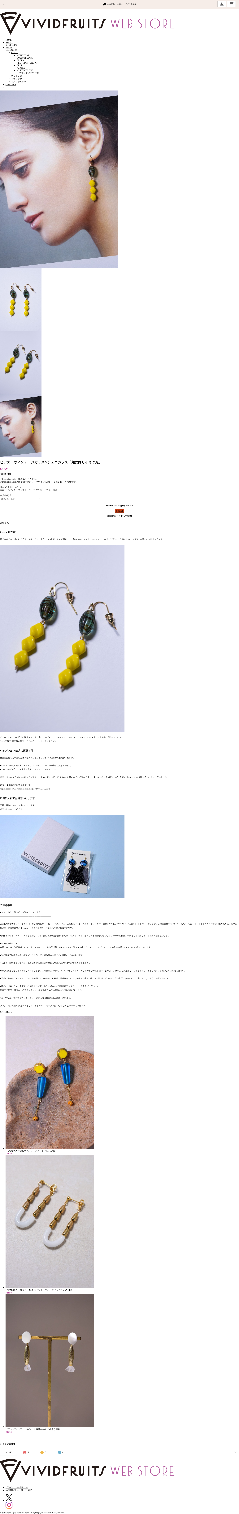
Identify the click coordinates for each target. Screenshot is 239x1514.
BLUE (20, 65)
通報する (4, 523)
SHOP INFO (11, 45)
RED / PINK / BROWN (27, 63)
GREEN (20, 60)
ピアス (14, 52)
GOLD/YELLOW (25, 58)
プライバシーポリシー (17, 1487)
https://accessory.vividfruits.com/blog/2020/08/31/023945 (25, 789)
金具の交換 (5, 495)
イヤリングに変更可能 (28, 73)
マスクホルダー (19, 82)
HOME (9, 40)
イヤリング (16, 79)
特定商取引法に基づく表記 (19, 1490)
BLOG (9, 47)
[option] (119, 179)
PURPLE (21, 68)
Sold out (119, 511)
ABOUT (9, 42)
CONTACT (11, 84)
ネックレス (16, 76)
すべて (9, 1452)
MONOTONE (23, 55)
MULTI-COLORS (25, 70)
